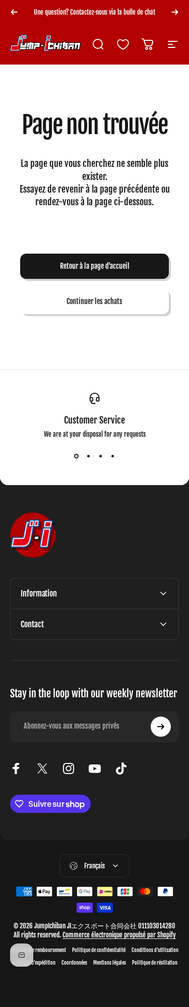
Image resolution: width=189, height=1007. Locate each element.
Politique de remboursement (38, 950)
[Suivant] (175, 12)
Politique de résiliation (154, 963)
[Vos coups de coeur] (123, 44)
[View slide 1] (77, 456)
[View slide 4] (113, 456)
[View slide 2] (89, 456)
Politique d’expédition (33, 963)
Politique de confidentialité (98, 950)
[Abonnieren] (161, 727)
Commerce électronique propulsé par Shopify (119, 935)
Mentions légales (109, 963)
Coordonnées (74, 963)
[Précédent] (14, 12)
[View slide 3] (101, 456)
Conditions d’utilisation (155, 950)
